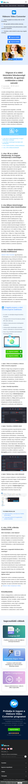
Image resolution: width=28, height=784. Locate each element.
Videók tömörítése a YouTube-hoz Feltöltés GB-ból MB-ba (14, 514)
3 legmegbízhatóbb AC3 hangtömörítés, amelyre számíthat (13, 518)
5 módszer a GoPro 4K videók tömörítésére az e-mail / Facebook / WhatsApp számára (14, 664)
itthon (2, 5)
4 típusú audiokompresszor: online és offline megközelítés (14, 686)
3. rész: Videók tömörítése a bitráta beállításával (13, 145)
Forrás (6, 5)
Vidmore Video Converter (14, 16)
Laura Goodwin (6, 86)
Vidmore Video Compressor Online (12, 585)
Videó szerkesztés (12, 5)
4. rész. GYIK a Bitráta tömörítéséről (10, 147)
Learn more (13, 782)
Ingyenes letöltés (15, 37)
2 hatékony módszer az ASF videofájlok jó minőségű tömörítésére (14, 640)
